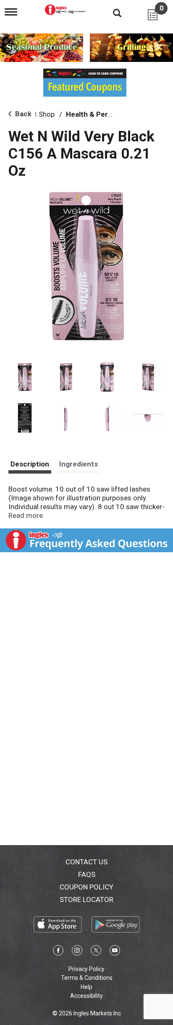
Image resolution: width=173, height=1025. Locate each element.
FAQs (86, 874)
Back (22, 114)
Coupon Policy (86, 887)
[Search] (110, 12)
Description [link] (29, 464)
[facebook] (58, 951)
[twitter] (96, 951)
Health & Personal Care (104, 114)
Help (86, 987)
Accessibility (86, 995)
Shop (47, 114)
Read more (25, 515)
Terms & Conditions (87, 977)
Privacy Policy (86, 969)
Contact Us (86, 862)
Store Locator (86, 899)
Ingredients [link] (78, 464)
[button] (24, 377)
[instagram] (77, 951)
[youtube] (115, 951)
